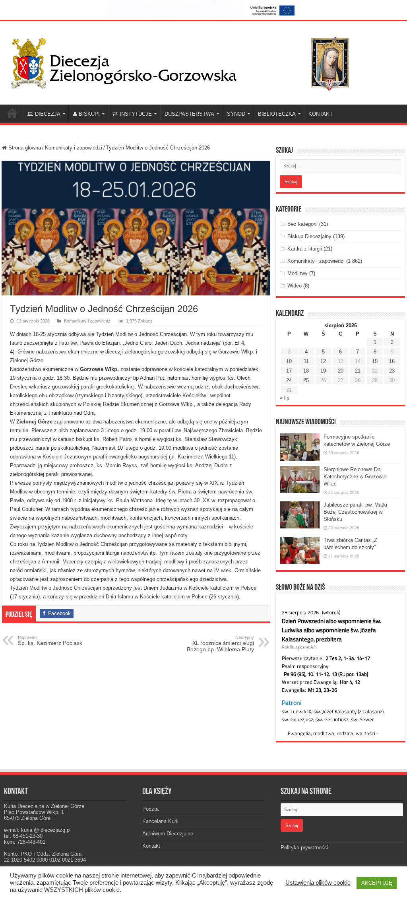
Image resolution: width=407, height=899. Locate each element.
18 (306, 371)
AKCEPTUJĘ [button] (376, 883)
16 (392, 361)
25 (306, 380)
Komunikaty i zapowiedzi (73, 148)
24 (289, 380)
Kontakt (151, 846)
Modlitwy (297, 273)
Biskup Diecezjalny (309, 236)
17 (289, 371)
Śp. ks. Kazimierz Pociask (50, 640)
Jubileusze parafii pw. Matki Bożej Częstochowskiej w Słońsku (355, 512)
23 (392, 371)
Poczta (150, 809)
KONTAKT (320, 114)
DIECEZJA (47, 114)
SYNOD (236, 114)
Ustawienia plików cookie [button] (318, 883)
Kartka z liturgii (304, 249)
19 (323, 371)
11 (306, 361)
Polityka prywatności (304, 847)
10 (289, 361)
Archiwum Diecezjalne (167, 834)
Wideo (294, 286)
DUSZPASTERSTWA (189, 114)
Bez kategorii (302, 224)
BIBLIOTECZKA (277, 114)
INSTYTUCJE (136, 114)
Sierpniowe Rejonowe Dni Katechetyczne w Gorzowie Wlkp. (355, 476)
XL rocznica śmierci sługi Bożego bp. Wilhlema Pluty (220, 643)
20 (340, 371)
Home (12, 113)
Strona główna (24, 148)
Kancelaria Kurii (160, 821)
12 (323, 361)
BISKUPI (89, 114)
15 (375, 361)
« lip (284, 398)
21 (357, 371)
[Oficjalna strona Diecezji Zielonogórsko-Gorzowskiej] (187, 61)
